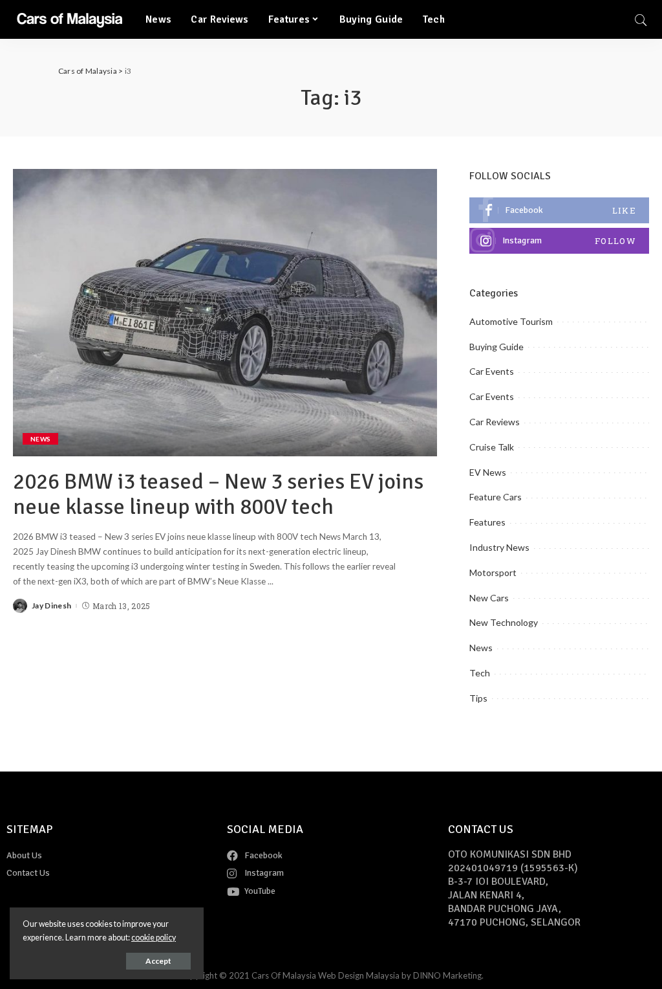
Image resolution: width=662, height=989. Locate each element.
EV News (487, 472)
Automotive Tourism (511, 321)
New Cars (489, 597)
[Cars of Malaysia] (69, 19)
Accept (158, 961)
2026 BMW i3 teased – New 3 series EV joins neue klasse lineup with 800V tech (218, 494)
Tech (479, 672)
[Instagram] (559, 241)
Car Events (491, 371)
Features (487, 522)
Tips (478, 698)
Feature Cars (495, 496)
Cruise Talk (491, 446)
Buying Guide (496, 346)
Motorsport (493, 572)
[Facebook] (559, 210)
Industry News (499, 547)
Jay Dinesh (51, 606)
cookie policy (153, 937)
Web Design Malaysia (359, 975)
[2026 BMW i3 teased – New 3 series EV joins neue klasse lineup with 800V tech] (225, 312)
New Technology (503, 622)
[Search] (640, 19)
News (40, 439)
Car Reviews (494, 421)
